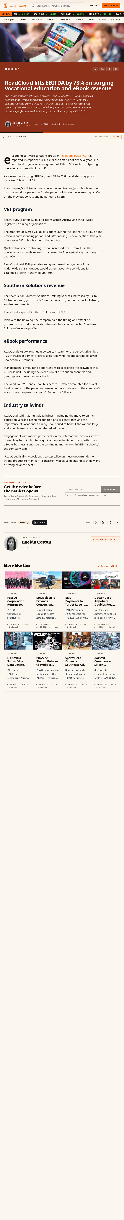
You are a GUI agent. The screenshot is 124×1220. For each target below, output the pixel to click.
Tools (78, 19)
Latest (23, 19)
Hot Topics (9, 19)
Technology (24, 522)
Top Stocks (36, 19)
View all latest (107, 566)
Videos (102, 19)
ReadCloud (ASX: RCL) (73, 155)
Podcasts (115, 19)
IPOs (91, 19)
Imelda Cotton (20, 123)
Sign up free (111, 5)
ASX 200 (51, 19)
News (10, 137)
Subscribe (110, 489)
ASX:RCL (41, 522)
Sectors (64, 19)
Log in (93, 5)
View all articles (104, 539)
